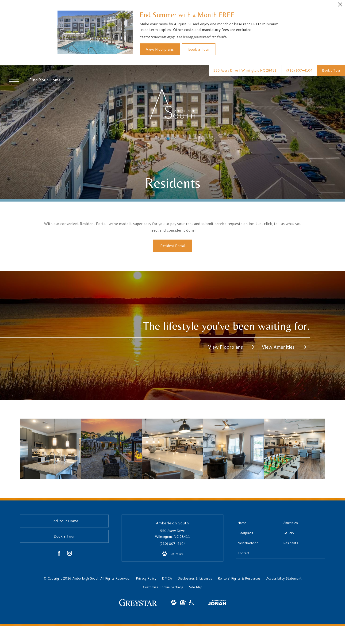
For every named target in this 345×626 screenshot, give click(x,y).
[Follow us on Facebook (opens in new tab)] (59, 554)
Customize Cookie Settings (163, 587)
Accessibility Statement (284, 578)
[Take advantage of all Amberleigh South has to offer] (111, 449)
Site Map (195, 587)
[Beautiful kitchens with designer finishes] (50, 449)
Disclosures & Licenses (194, 578)
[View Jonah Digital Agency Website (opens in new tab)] (217, 603)
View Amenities (279, 347)
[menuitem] (257, 523)
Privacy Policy (146, 578)
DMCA (167, 578)
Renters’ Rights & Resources (239, 578)
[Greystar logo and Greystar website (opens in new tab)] (138, 605)
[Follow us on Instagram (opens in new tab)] (69, 554)
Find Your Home (45, 80)
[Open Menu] (14, 80)
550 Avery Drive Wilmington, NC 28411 (172, 533)
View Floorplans (226, 347)
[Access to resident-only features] (294, 449)
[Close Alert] (340, 5)
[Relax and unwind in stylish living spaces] (233, 449)
